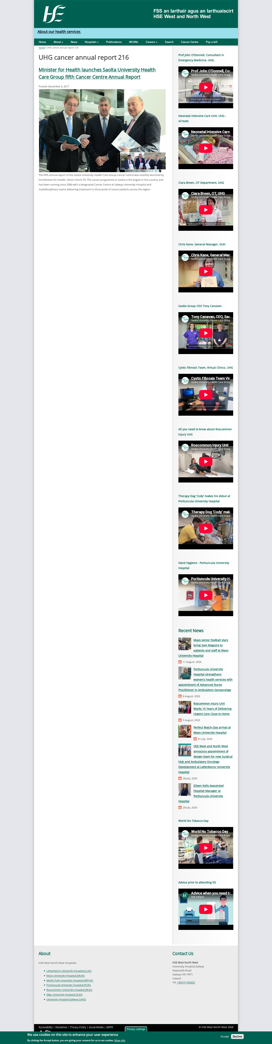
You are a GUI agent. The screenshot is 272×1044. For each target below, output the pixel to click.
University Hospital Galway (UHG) (66, 999)
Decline (237, 1036)
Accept (225, 1036)
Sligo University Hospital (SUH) (64, 994)
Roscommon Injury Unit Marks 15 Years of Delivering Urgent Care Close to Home (213, 709)
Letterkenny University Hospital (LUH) (68, 971)
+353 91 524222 (186, 982)
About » (58, 41)
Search (169, 41)
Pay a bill (211, 41)
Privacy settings (136, 1029)
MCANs (133, 41)
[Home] (53, 13)
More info (119, 1040)
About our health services (59, 31)
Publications (114, 41)
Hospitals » (92, 41)
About (44, 953)
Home (42, 41)
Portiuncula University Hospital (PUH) (68, 985)
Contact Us (182, 953)
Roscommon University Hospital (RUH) (69, 990)
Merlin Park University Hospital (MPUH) (69, 980)
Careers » (151, 41)
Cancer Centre (189, 41)
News (74, 41)
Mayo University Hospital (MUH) (65, 975)
